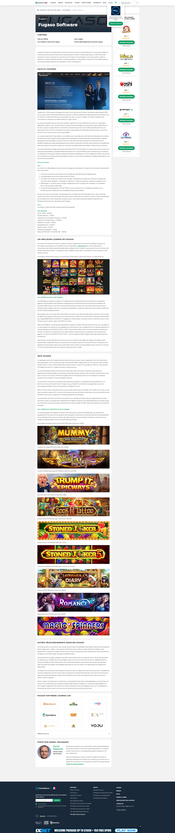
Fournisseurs (66, 10)
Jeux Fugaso (78, 39)
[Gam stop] (46, 823)
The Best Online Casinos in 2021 (79, 806)
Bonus (60, 2)
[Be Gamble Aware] (39, 822)
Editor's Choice (74, 790)
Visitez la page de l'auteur (75, 764)
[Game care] (54, 822)
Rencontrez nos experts (125, 800)
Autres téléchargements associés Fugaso (88, 42)
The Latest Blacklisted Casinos (79, 811)
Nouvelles (68, 2)
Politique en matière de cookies (102, 792)
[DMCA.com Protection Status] (42, 816)
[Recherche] (137, 2)
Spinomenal (82, 246)
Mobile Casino (121, 797)
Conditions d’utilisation (100, 798)
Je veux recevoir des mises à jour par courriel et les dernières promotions (52, 806)
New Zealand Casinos (76, 800)
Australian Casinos (75, 795)
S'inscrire (57, 800)
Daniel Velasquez (58, 747)
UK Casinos (73, 798)
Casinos (53, 2)
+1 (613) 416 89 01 (121, 809)
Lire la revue (126, 46)
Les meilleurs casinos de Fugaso (48, 42)
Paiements (97, 2)
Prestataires (86, 2)
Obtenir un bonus (116, 23)
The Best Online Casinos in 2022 (79, 809)
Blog (104, 2)
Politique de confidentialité (101, 795)
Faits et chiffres (42, 39)
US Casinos (73, 792)
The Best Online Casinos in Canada (80, 803)
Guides (77, 2)
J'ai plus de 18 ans (42, 804)
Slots (111, 2)
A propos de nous (98, 790)
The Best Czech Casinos (77, 814)
